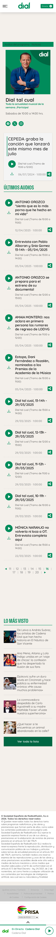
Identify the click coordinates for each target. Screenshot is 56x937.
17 (14, 572)
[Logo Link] (24, 5)
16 (47, 569)
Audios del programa (17, 44)
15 (39, 569)
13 (24, 569)
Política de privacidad (33, 893)
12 (17, 569)
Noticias (36, 44)
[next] (45, 572)
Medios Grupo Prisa (28, 917)
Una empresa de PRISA (28, 909)
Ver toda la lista (28, 741)
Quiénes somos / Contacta (13, 890)
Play (49, 931)
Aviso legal (49, 890)
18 (21, 572)
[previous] (6, 569)
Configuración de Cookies (35, 897)
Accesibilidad (12, 893)
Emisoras (35, 890)
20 (37, 572)
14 (32, 569)
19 (29, 572)
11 (10, 569)
